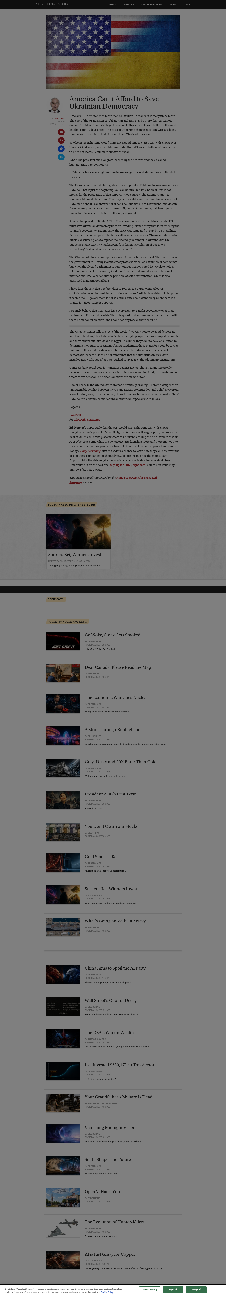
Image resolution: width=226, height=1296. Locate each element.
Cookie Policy (107, 1292)
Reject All (173, 1290)
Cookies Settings (149, 1290)
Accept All (196, 1290)
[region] (113, 1290)
